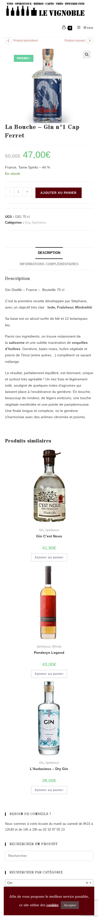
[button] (87, 55)
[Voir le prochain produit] (89, 40)
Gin (27, 222)
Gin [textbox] (47, 883)
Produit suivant (75, 40)
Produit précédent (25, 40)
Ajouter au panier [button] (49, 557)
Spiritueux (39, 222)
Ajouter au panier (58, 193)
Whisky (57, 646)
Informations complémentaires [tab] (49, 264)
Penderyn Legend (49, 653)
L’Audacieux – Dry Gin (49, 769)
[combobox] (49, 882)
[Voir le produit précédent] (8, 40)
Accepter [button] (70, 905)
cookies (52, 905)
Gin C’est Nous (49, 536)
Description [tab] (49, 253)
